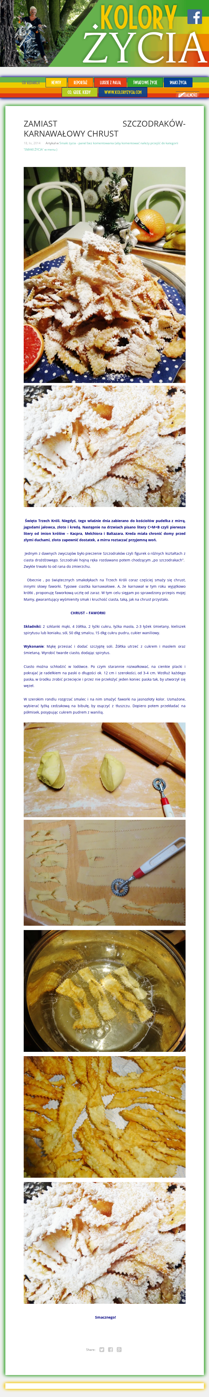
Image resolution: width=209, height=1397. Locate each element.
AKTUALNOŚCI (187, 94)
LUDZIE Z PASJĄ (110, 82)
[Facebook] (110, 1350)
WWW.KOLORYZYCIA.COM (122, 92)
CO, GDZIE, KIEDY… (80, 92)
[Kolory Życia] (104, 33)
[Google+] (119, 1350)
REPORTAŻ (80, 82)
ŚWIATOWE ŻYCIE (145, 82)
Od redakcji (31, 82)
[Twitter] (102, 1350)
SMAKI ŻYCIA (178, 82)
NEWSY (56, 82)
